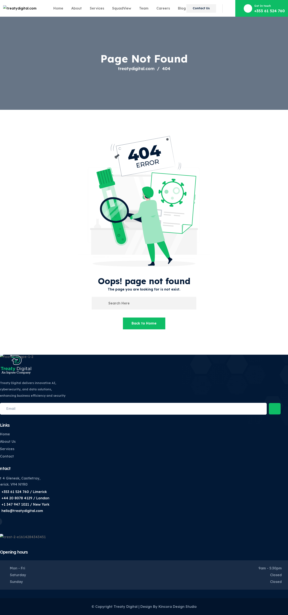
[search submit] (102, 303)
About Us (8, 441)
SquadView (121, 8)
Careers (163, 8)
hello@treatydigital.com (22, 511)
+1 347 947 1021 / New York (25, 504)
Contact (7, 456)
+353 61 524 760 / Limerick (24, 492)
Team (143, 8)
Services (97, 8)
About (76, 8)
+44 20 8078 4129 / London (25, 498)
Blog (182, 8)
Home (58, 8)
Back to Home (144, 323)
